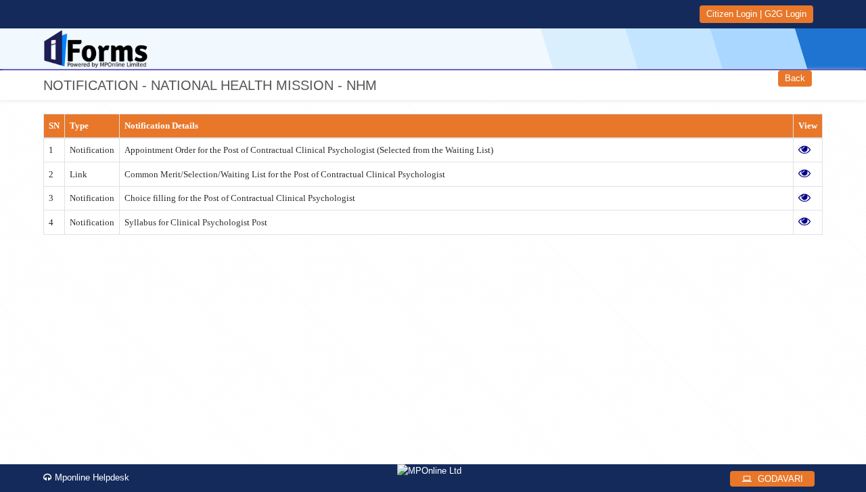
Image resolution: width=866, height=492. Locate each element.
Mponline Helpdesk (92, 477)
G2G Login (785, 14)
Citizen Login (731, 14)
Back (795, 78)
